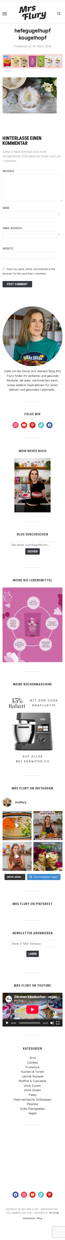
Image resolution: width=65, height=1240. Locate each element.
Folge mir (32, 414)
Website (8, 248)
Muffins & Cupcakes (32, 1081)
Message (8, 171)
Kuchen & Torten (32, 1071)
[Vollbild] (58, 1023)
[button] (5, 13)
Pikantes (32, 1104)
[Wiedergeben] (7, 1023)
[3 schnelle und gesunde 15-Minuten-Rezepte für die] (47, 825)
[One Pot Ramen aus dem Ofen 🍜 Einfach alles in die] (17, 825)
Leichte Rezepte (33, 1076)
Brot (33, 1058)
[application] (32, 1009)
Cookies (32, 1062)
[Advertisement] (32, 1152)
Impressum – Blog (32, 1218)
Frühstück (32, 1067)
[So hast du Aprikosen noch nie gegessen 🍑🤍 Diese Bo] (17, 856)
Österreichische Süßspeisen (33, 1099)
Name (6, 208)
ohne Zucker (32, 1085)
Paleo (32, 1095)
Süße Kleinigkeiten (32, 1109)
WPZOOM (54, 1213)
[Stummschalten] (52, 1023)
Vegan (32, 1113)
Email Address (12, 228)
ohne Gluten (32, 1090)
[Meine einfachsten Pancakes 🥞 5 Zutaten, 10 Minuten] (47, 856)
